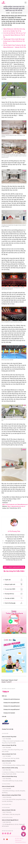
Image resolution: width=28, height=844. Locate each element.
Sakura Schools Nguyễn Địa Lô (10, 820)
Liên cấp (4, 716)
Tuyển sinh (8, 579)
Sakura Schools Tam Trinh (9, 754)
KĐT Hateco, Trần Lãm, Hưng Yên (11, 814)
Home (8, 13)
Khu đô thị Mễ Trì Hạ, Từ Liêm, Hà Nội (13, 780)
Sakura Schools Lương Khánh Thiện (11, 795)
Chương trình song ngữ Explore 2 (12, 706)
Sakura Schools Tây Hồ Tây (9, 745)
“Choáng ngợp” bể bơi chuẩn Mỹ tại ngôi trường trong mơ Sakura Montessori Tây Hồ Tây (14, 41)
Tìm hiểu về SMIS (9, 598)
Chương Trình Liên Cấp (7, 729)
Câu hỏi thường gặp (10, 603)
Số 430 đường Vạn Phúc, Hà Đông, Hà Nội (14, 765)
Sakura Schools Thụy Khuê (9, 736)
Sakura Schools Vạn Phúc (8, 761)
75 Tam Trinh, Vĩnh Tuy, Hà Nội (11, 758)
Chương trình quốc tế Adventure (12, 699)
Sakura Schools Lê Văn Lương (10, 767)
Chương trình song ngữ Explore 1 (12, 709)
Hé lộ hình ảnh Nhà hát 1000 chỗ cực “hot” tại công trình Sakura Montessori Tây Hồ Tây (14, 35)
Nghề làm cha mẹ (16, 13)
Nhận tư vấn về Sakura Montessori (14, 567)
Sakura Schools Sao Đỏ (8, 786)
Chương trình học (9, 593)
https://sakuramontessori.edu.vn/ (16, 506)
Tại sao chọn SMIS (10, 589)
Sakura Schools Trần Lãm (9, 810)
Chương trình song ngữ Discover (11, 702)
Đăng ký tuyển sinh (10, 584)
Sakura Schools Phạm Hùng (9, 776)
